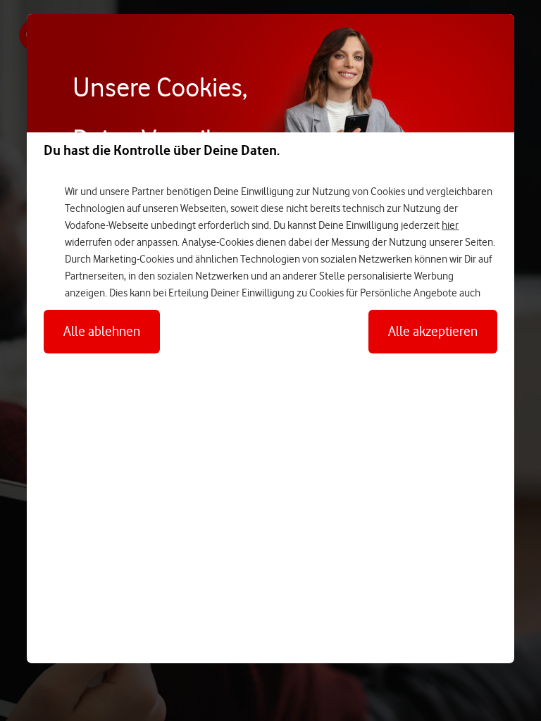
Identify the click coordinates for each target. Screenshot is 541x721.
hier (450, 225)
